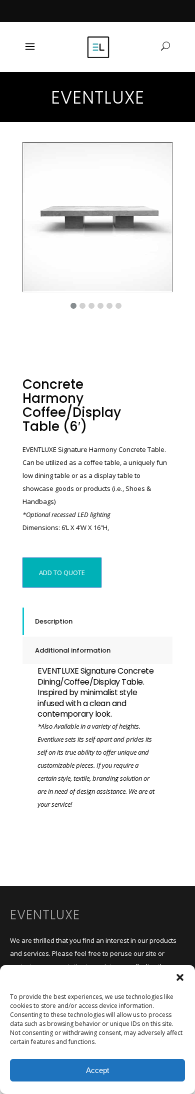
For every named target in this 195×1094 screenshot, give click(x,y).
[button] (180, 977)
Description (53, 621)
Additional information (72, 650)
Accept (97, 1070)
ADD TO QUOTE (62, 572)
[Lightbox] (158, 156)
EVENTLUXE (45, 915)
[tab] (97, 621)
